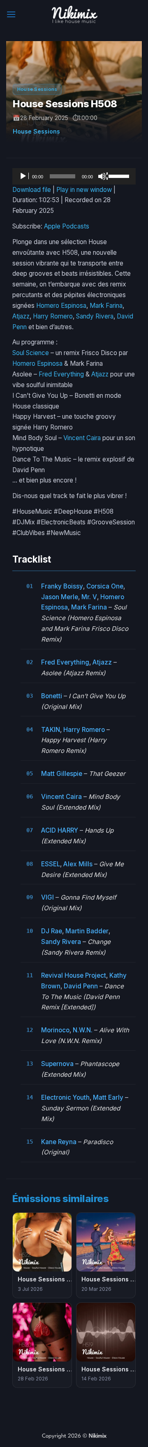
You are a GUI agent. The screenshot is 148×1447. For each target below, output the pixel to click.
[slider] (120, 175)
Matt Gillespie (61, 774)
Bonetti (51, 696)
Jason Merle (59, 597)
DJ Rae (51, 931)
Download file (31, 190)
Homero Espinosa (61, 305)
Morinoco (55, 1030)
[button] (11, 14)
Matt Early (108, 1097)
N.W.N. (82, 1030)
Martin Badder (87, 931)
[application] (74, 176)
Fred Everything (61, 374)
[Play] (24, 176)
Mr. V (89, 597)
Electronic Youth (65, 1097)
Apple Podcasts (66, 226)
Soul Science (30, 353)
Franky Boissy (62, 586)
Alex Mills (77, 864)
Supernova (57, 1064)
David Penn (81, 986)
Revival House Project (73, 975)
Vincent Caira (82, 438)
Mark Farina (106, 305)
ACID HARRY (59, 830)
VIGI (47, 897)
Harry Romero (53, 316)
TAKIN (50, 730)
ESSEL (50, 864)
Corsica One (104, 586)
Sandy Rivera (94, 316)
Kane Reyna (58, 1142)
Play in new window (84, 190)
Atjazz (21, 316)
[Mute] (103, 176)
